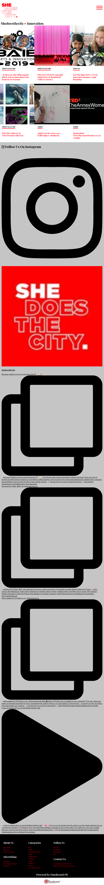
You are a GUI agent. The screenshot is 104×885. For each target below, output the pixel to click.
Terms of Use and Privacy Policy (64, 866)
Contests (6, 866)
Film (29, 847)
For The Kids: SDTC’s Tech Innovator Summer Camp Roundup (85, 77)
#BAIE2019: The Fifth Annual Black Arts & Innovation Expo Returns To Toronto (15, 77)
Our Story (6, 847)
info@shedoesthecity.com (63, 864)
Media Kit (6, 862)
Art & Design (32, 856)
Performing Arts (34, 852)
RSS (55, 854)
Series (30, 850)
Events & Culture (8, 68)
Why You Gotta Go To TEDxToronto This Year (12, 134)
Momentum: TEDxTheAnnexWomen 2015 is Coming (87, 135)
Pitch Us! (6, 850)
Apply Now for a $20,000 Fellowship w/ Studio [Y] (48, 134)
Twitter (56, 847)
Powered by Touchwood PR (52, 874)
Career (40, 127)
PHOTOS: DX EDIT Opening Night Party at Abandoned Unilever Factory (50, 77)
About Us (31, 863)
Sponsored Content (10, 864)
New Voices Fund (8, 852)
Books (30, 854)
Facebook (57, 850)
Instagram (57, 852)
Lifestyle (76, 68)
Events (30, 861)
